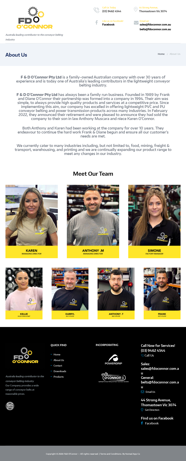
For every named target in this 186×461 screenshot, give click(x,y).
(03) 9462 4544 (111, 11)
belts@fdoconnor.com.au (155, 29)
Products (59, 376)
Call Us (149, 355)
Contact (58, 365)
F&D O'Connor (71, 454)
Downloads (60, 371)
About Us (59, 360)
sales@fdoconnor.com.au (155, 24)
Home (161, 53)
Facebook (108, 24)
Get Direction (152, 409)
